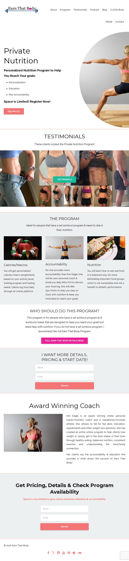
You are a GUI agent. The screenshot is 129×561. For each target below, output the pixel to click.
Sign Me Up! (14, 111)
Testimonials (80, 9)
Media (109, 21)
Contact (119, 21)
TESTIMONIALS (64, 179)
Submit (64, 385)
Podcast (94, 9)
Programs (65, 9)
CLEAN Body (117, 9)
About (53, 9)
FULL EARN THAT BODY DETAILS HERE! (64, 340)
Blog (104, 9)
